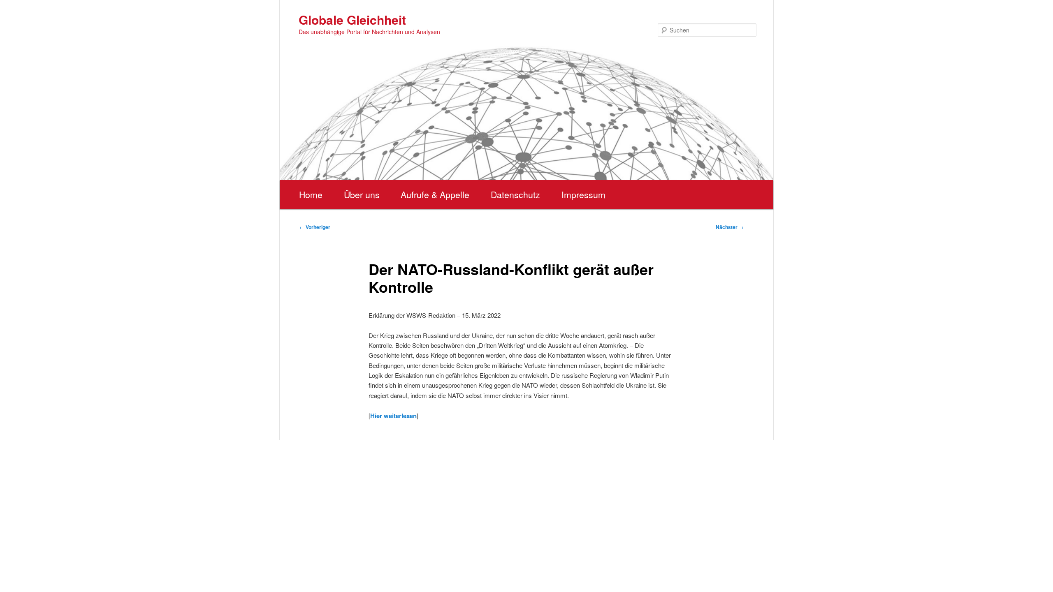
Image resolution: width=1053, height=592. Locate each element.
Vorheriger (314, 227)
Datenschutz (515, 194)
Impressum (583, 194)
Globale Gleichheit (352, 19)
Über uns (362, 194)
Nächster (730, 227)
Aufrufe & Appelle (435, 194)
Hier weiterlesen (393, 415)
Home (310, 194)
